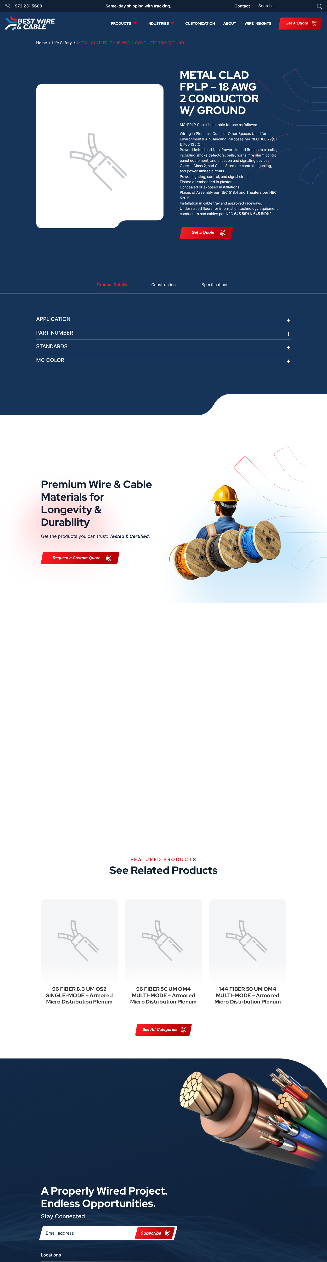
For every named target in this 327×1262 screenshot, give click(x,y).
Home (41, 42)
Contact (242, 6)
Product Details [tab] (112, 284)
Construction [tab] (163, 284)
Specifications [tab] (215, 284)
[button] (319, 6)
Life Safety (62, 42)
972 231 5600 (28, 6)
